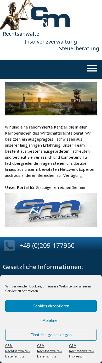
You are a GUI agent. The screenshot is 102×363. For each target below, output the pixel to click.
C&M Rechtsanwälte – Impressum (81, 351)
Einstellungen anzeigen (51, 335)
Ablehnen (51, 320)
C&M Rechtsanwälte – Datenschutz (17, 351)
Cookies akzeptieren (51, 306)
